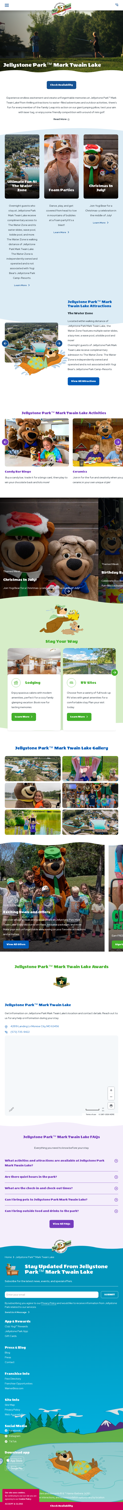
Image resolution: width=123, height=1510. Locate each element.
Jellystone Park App (16, 1331)
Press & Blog (15, 1347)
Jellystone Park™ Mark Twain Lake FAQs (61, 1137)
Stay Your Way (61, 641)
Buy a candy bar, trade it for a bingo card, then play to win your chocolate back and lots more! (36, 480)
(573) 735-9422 (20, 1032)
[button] (8, 166)
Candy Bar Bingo (18, 471)
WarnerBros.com (14, 1388)
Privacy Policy (48, 1303)
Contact (9, 1362)
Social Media (16, 1426)
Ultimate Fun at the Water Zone (22, 186)
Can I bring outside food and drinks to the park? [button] (47, 1211)
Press (8, 1357)
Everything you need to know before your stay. (61, 1148)
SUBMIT (109, 1294)
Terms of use (91, 1114)
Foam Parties (61, 190)
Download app (17, 1452)
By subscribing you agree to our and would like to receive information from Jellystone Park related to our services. (61, 1305)
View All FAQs (63, 1225)
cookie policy (25, 1499)
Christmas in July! (101, 188)
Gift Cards (10, 1336)
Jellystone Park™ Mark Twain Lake (52, 65)
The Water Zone (80, 313)
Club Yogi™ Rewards (16, 1326)
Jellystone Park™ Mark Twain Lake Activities (64, 413)
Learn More (26, 285)
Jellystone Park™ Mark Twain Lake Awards (62, 966)
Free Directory (13, 1378)
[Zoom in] (111, 1090)
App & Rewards (18, 1321)
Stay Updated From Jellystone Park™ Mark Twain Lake (66, 1269)
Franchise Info (17, 1374)
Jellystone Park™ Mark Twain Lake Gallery (61, 748)
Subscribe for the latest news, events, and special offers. (38, 1281)
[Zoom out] (111, 1097)
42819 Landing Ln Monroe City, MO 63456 (35, 1026)
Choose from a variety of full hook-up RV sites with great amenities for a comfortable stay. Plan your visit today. (89, 700)
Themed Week (11, 571)
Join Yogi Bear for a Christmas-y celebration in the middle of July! (100, 210)
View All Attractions (85, 382)
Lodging (32, 683)
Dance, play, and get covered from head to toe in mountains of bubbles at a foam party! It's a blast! (61, 215)
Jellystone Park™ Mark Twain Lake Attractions (90, 304)
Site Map (10, 1405)
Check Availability (61, 85)
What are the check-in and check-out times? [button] (44, 1188)
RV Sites (88, 683)
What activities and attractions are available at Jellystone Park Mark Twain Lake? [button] (54, 1163)
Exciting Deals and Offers (26, 912)
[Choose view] (111, 1106)
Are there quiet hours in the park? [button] (35, 1177)
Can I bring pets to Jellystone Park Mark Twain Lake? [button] (54, 1200)
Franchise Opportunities (18, 1383)
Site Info (12, 1400)
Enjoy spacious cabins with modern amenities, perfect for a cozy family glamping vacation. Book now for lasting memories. (32, 700)
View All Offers (18, 945)
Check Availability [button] (61, 1506)
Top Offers (11, 905)
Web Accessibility (15, 1414)
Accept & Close (14, 1504)
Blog (7, 1352)
